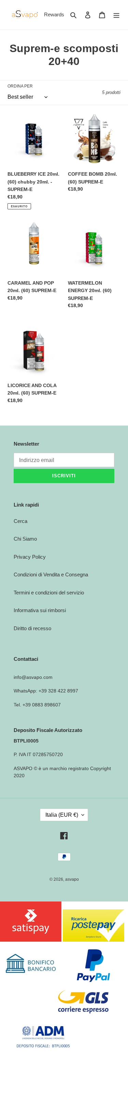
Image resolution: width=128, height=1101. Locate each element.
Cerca (20, 521)
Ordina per (20, 86)
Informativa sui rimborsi (40, 610)
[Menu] (116, 14)
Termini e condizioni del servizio (49, 592)
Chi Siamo (25, 539)
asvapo (72, 879)
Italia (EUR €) (61, 815)
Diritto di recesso (32, 628)
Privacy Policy (30, 557)
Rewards (54, 14)
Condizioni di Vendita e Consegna (51, 574)
